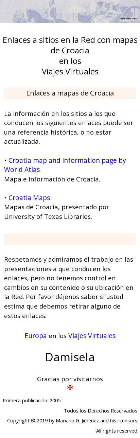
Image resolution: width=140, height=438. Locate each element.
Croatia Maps (29, 197)
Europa (35, 335)
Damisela (70, 357)
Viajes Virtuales (92, 335)
